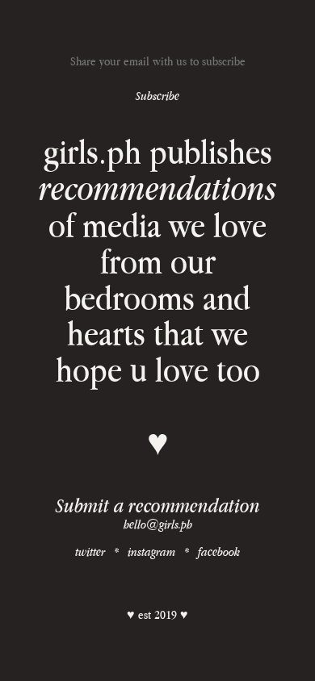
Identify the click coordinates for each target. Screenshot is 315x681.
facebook (219, 552)
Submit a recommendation (158, 505)
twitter (90, 552)
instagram (151, 552)
